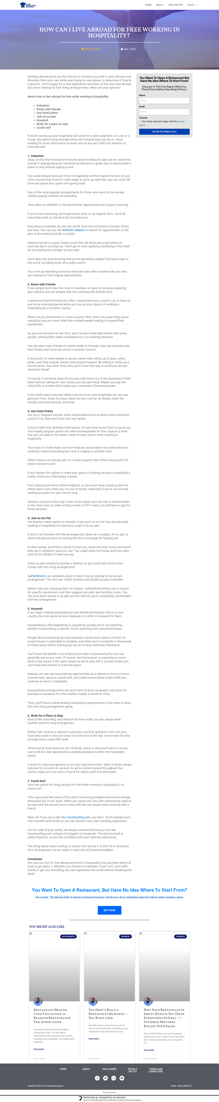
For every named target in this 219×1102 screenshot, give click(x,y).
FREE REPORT (175, 4)
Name (142, 95)
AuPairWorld (36, 576)
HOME (148, 4)
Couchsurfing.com (79, 817)
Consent (143, 118)
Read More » (39, 1049)
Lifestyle (88, 49)
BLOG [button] (191, 4)
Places (97, 49)
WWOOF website (73, 230)
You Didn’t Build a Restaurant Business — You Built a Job (108, 1014)
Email (142, 106)
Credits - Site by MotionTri (181, 1086)
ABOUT (160, 4)
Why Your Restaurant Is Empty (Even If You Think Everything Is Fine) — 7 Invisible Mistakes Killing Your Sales (164, 1018)
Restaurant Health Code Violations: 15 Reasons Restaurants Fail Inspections (52, 1016)
